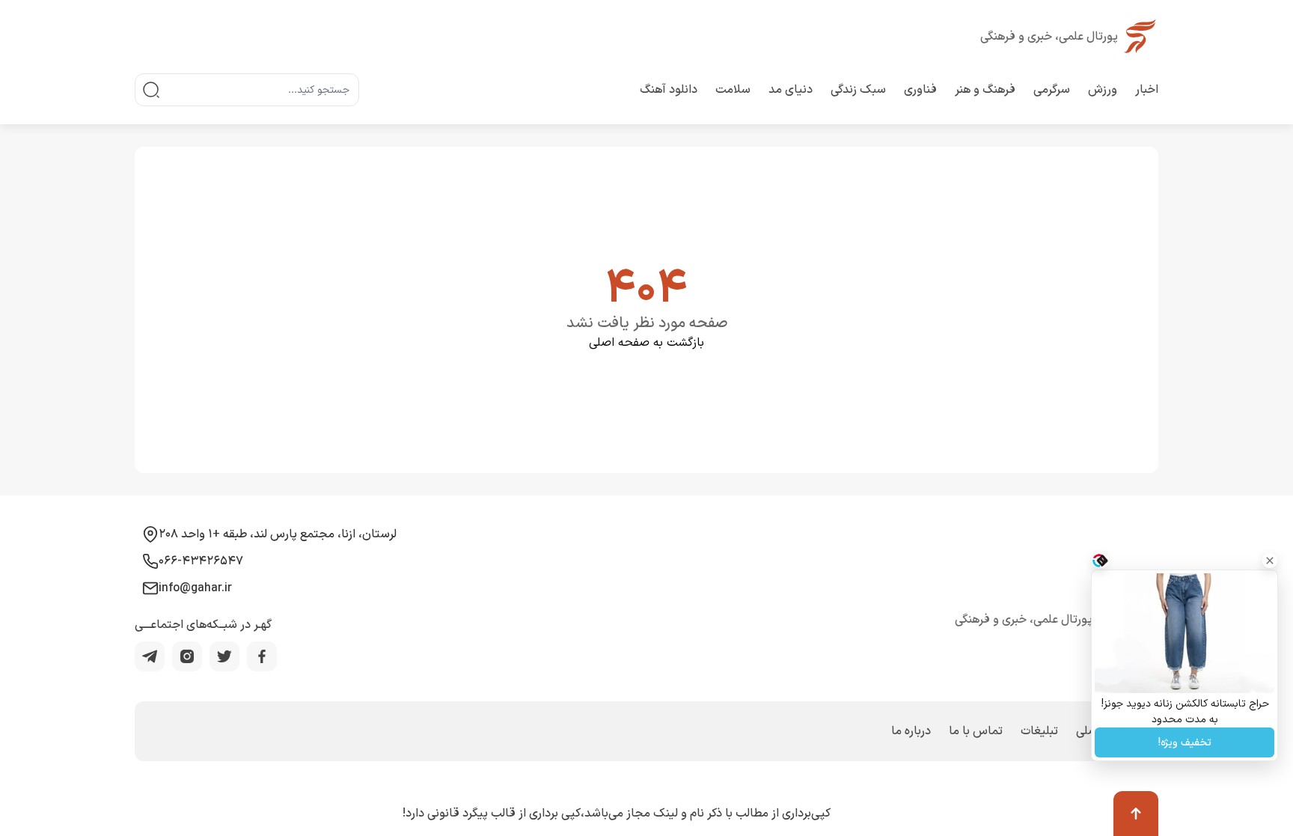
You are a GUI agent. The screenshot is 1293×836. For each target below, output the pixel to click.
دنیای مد (790, 90)
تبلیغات (1039, 731)
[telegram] (150, 656)
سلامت (733, 90)
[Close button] (1269, 560)
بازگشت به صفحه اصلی (646, 343)
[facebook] (262, 656)
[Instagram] (187, 656)
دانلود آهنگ (668, 90)
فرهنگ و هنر (985, 90)
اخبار (1146, 90)
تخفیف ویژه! (1184, 743)
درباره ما (911, 731)
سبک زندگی (858, 90)
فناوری (920, 90)
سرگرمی (1051, 90)
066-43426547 (201, 561)
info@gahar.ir (195, 588)
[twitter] (224, 656)
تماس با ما (976, 731)
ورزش (1102, 90)
